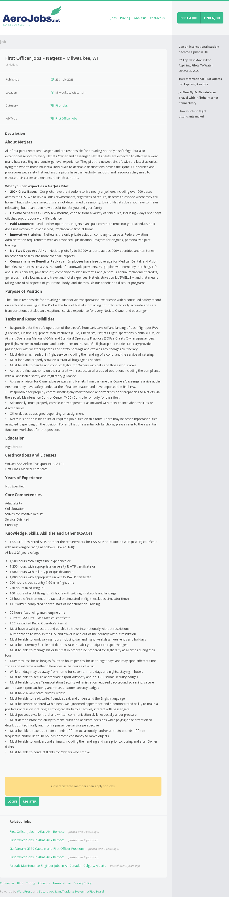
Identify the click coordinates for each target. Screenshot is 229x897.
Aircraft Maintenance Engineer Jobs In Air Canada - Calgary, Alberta (58, 865)
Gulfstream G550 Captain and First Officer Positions (47, 848)
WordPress (24, 891)
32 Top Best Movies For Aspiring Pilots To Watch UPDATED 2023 (196, 65)
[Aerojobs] (31, 17)
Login (12, 801)
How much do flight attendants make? (192, 113)
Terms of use (62, 883)
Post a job (188, 18)
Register (29, 801)
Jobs (114, 18)
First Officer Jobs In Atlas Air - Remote (37, 831)
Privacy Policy (83, 883)
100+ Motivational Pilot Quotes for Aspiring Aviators (200, 81)
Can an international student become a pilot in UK (199, 49)
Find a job (212, 18)
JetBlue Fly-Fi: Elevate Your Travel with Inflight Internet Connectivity (198, 97)
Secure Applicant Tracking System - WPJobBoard (71, 891)
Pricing (125, 18)
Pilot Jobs (61, 105)
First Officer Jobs (66, 118)
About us (140, 18)
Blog (20, 883)
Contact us (157, 18)
